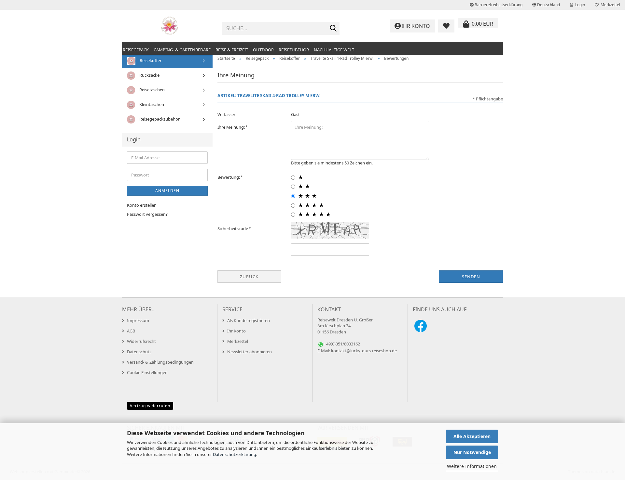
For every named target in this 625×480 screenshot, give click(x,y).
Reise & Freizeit (231, 50)
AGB (131, 331)
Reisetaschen (151, 90)
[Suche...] (333, 28)
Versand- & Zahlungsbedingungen (160, 362)
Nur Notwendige (472, 452)
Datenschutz (139, 352)
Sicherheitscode (233, 228)
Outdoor (263, 50)
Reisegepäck (136, 50)
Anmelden (167, 190)
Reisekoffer (150, 60)
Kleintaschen (151, 104)
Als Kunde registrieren (248, 320)
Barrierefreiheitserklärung (498, 4)
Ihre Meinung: (231, 127)
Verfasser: (226, 114)
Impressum (138, 320)
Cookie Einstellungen (147, 372)
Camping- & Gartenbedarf (182, 50)
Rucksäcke (149, 75)
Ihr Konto (236, 331)
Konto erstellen (142, 205)
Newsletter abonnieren (249, 352)
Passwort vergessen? (147, 214)
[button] (546, 5)
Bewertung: (229, 177)
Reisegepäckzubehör (159, 119)
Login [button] (579, 4)
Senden (471, 276)
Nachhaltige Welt (334, 50)
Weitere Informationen (472, 466)
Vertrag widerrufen (150, 406)
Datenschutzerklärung (234, 454)
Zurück (249, 276)
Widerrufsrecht (141, 341)
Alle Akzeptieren (472, 436)
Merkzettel (609, 4)
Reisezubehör (294, 50)
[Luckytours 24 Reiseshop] (170, 26)
